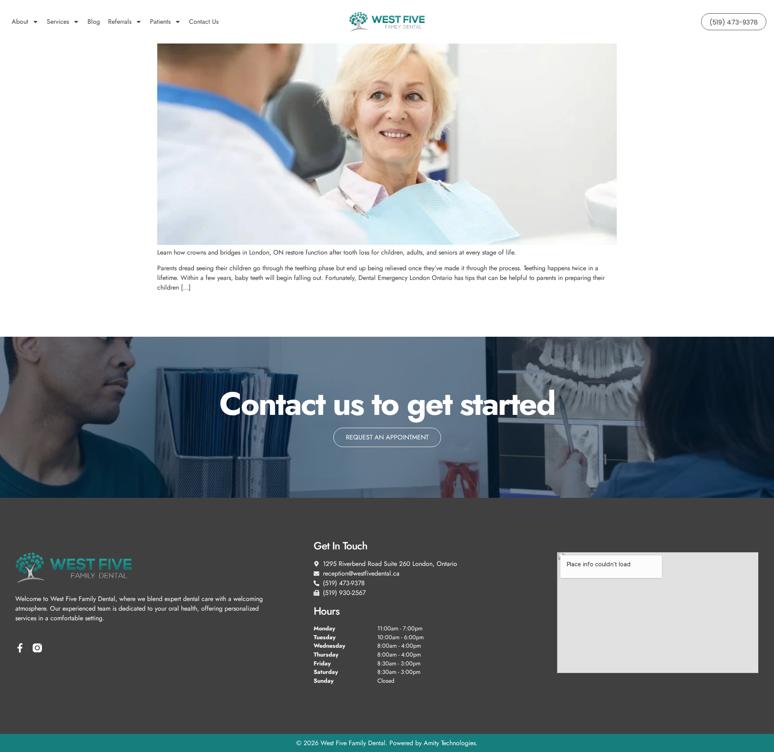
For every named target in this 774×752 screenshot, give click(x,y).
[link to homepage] (387, 22)
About (20, 21)
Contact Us (203, 21)
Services (58, 21)
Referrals (119, 21)
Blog (93, 21)
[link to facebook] (20, 648)
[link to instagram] (37, 648)
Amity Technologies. (451, 743)
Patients (160, 21)
